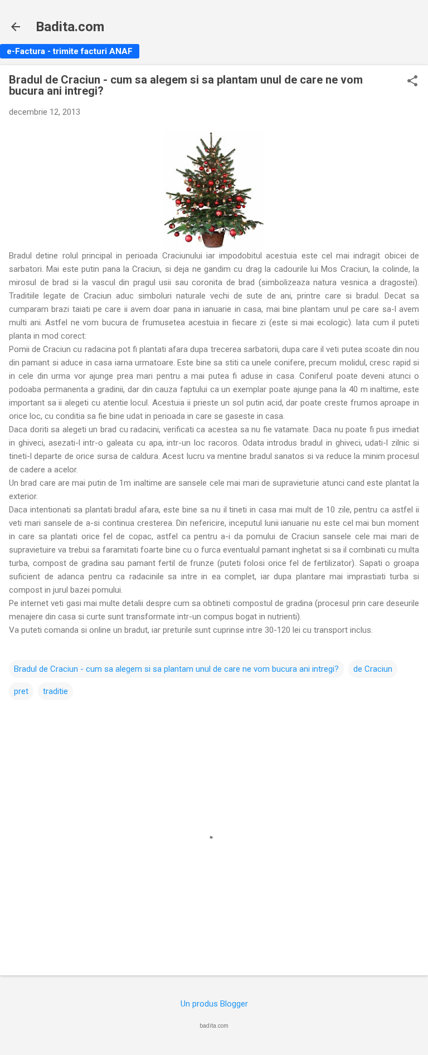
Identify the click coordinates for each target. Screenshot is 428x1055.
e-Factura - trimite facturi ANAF (70, 51)
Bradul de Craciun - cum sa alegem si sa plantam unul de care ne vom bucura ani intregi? (176, 669)
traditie (55, 691)
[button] (412, 82)
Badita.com (70, 27)
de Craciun (372, 669)
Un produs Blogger (214, 1004)
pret (21, 691)
